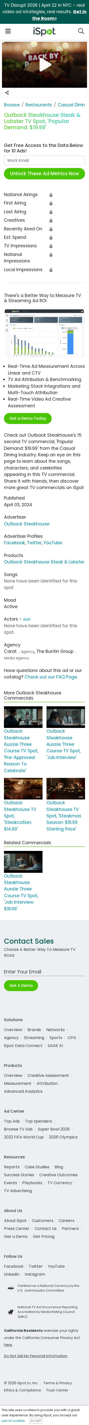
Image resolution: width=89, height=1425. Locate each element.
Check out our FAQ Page (50, 677)
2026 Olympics (63, 1137)
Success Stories (19, 1175)
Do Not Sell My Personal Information (35, 1355)
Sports (55, 1038)
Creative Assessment (48, 1075)
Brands (34, 1030)
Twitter (34, 543)
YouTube (53, 543)
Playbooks (32, 1183)
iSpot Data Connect (23, 1045)
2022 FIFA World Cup (24, 1137)
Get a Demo (16, 1236)
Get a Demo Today (27, 418)
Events (10, 1183)
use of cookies (13, 1421)
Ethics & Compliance (22, 1390)
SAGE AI (55, 1045)
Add (26, 619)
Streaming (34, 1038)
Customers (42, 1220)
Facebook (14, 543)
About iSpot (15, 1220)
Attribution (47, 1083)
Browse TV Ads (18, 1129)
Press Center (16, 1228)
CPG (71, 1038)
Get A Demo (21, 985)
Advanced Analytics (23, 1091)
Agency (11, 1038)
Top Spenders (38, 1121)
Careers (66, 1220)
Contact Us (46, 1228)
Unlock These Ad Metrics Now (44, 173)
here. (8, 1344)
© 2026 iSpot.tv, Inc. (21, 1383)
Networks (55, 1030)
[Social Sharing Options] (7, 93)
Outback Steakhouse (26, 524)
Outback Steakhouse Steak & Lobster (44, 562)
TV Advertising (18, 1191)
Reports (12, 1167)
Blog (59, 1167)
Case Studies (37, 1167)
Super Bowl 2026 (54, 1129)
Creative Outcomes (58, 1175)
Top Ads (12, 1121)
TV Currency (59, 1183)
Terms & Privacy (57, 1383)
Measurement (17, 1083)
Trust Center (57, 1390)
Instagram (35, 1274)
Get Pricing (43, 1236)
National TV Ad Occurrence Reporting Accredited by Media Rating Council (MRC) (48, 1312)
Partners (70, 1228)
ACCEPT (36, 1421)
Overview (13, 1030)
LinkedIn (12, 1274)
